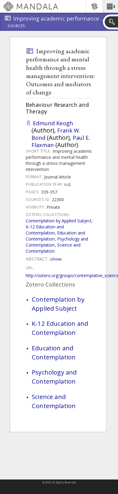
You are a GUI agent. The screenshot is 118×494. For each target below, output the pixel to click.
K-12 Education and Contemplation (45, 230)
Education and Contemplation (54, 352)
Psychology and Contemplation (54, 376)
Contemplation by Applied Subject (59, 221)
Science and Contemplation (53, 248)
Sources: (17, 26)
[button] (110, 6)
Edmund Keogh (53, 123)
